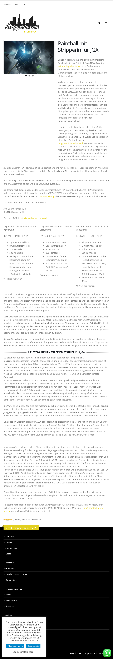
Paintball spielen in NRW (70, 66)
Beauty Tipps (11, 600)
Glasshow (9, 568)
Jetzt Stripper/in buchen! (21, 527)
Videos (8, 594)
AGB (79, 653)
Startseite (9, 536)
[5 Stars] (11, 520)
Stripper (9, 542)
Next (50, 57)
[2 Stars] (6, 520)
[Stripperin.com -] (22, 23)
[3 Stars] (8, 520)
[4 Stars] (10, 520)
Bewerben (9, 606)
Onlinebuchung (46, 196)
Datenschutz (33, 646)
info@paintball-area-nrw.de (34, 218)
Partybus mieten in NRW (16, 574)
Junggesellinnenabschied (70, 143)
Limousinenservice (13, 589)
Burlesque (9, 563)
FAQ (72, 653)
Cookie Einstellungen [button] (23, 651)
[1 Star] (4, 520)
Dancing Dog (10, 580)
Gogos (8, 554)
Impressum (90, 653)
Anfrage (8, 615)
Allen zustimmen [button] (15, 646)
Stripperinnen (11, 548)
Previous (8, 57)
